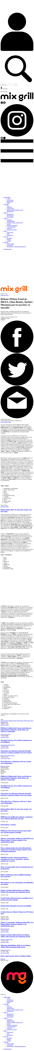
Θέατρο (9, 239)
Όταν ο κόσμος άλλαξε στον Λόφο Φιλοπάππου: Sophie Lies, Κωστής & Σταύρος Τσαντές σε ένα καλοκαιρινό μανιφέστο (16, 849)
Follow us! (3, 994)
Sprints (6, 722)
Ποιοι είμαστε (10, 243)
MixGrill (3, 959)
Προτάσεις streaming (12, 225)
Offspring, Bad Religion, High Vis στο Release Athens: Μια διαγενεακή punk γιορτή (15, 946)
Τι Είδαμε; (9, 219)
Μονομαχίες (10, 235)
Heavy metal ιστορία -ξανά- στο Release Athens (16, 956)
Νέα (8, 205)
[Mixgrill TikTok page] (4, 138)
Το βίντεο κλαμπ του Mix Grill (14, 222)
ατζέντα (6, 236)
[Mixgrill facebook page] (2, 103)
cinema (5, 218)
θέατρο (5, 212)
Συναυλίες (9, 238)
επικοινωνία (10, 245)
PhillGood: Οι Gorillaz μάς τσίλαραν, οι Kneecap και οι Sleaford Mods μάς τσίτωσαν (16, 817)
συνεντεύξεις (10, 200)
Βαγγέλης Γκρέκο (5, 766)
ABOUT (6, 242)
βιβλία (8, 203)
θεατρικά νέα (10, 215)
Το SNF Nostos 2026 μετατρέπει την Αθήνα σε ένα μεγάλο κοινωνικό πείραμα (17, 899)
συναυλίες (9, 207)
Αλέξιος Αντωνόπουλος (7, 939)
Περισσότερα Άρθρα (6, 422)
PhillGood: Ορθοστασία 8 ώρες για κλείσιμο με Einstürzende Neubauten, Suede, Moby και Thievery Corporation (16, 729)
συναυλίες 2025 (5, 295)
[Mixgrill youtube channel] (2, 138)
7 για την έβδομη (11, 227)
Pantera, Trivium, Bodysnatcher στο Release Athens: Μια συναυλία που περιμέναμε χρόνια (15, 891)
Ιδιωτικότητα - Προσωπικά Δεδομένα (16, 246)
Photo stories (10, 211)
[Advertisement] (17, 268)
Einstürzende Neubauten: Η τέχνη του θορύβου (16, 906)
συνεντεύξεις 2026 (5, 758)
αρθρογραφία (7, 197)
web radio (5, 88)
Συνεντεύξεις (10, 217)
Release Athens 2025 (25, 720)
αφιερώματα (10, 201)
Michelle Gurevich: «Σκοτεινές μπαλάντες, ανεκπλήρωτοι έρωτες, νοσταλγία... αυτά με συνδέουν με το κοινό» (15, 859)
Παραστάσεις (10, 214)
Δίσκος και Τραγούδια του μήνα (15, 210)
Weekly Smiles (10, 221)
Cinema (9, 241)
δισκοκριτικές (10, 208)
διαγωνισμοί (10, 232)
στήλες (8, 198)
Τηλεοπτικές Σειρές (12, 229)
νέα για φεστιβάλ (5, 953)
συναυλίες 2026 (5, 506)
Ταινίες (9, 224)
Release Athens (13, 720)
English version (8, 249)
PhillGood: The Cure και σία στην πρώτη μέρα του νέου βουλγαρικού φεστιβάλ (16, 831)
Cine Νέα (9, 228)
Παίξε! (5, 231)
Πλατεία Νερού (5, 720)
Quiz (8, 234)
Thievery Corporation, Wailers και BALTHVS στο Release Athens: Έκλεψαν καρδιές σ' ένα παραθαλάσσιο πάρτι (17, 840)
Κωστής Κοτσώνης (5, 734)
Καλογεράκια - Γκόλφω (8, 824)
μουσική (6, 204)
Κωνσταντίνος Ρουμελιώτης (8, 745)
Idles (18, 720)
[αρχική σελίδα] (17, 100)
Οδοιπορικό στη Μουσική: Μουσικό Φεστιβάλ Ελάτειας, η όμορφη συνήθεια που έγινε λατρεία (16, 751)
